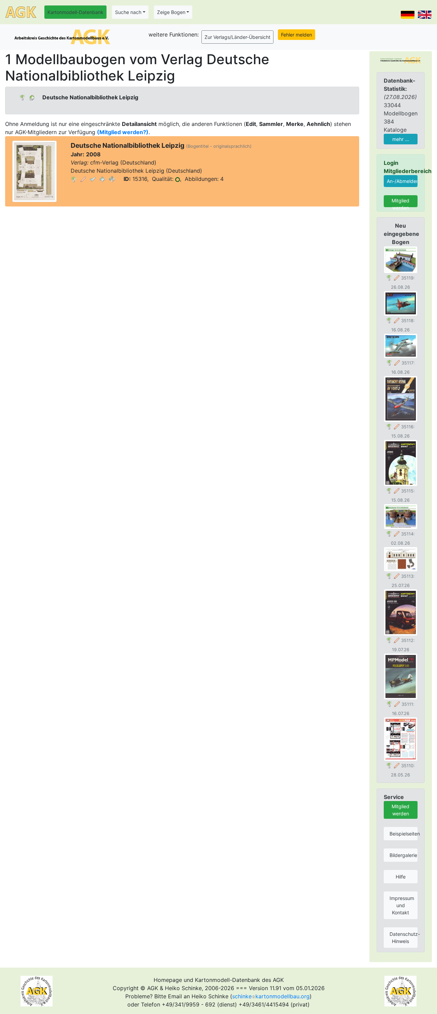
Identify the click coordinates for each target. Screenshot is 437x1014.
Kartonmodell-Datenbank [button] (75, 12)
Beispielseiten (404, 834)
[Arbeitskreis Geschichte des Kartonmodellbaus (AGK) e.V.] (401, 59)
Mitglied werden (400, 202)
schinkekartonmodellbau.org (271, 996)
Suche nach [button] (128, 12)
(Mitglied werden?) (123, 132)
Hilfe (401, 877)
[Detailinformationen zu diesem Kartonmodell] (74, 178)
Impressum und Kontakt (402, 905)
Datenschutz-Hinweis (404, 937)
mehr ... (400, 139)
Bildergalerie (403, 855)
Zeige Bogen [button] (171, 12)
